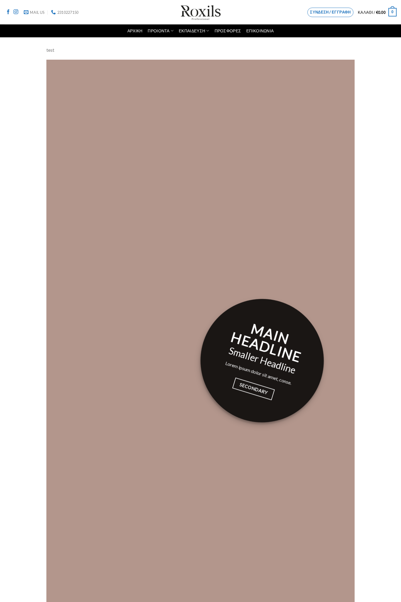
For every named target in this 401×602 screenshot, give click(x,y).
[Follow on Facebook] (8, 12)
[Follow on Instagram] (16, 12)
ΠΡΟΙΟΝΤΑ (158, 30)
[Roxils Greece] (200, 12)
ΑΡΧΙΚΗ (135, 30)
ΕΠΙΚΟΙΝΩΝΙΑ (260, 30)
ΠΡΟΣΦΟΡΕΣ (228, 30)
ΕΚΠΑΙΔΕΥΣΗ (192, 30)
